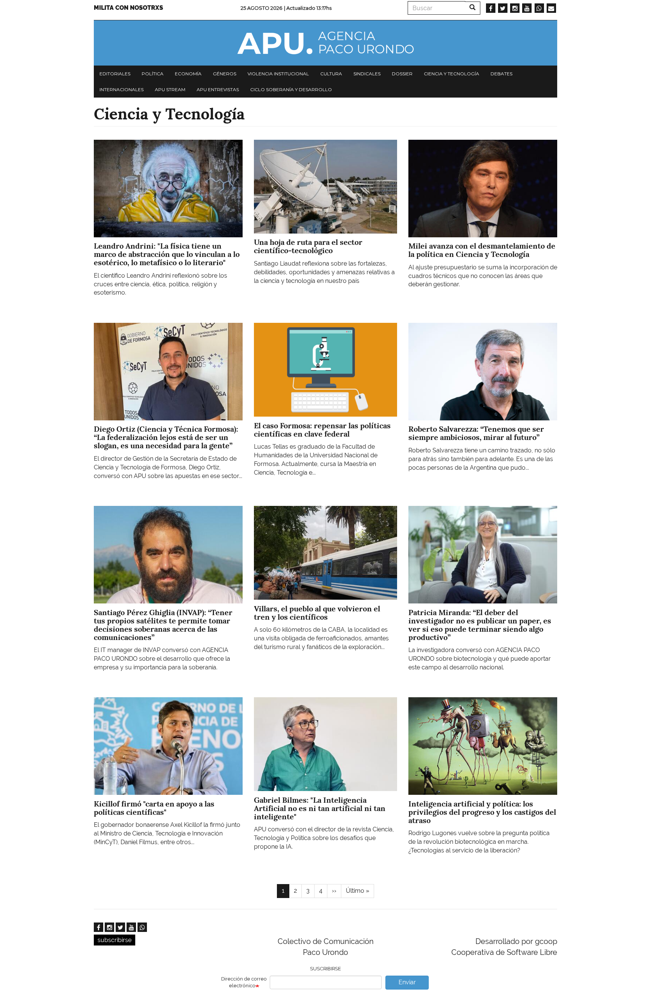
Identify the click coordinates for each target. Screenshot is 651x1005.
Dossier (402, 73)
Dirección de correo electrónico (244, 982)
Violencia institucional (278, 73)
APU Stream (170, 89)
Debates (501, 73)
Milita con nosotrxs (128, 7)
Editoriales (114, 73)
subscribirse (114, 940)
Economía (188, 73)
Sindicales (367, 73)
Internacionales (121, 89)
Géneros (224, 73)
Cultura (331, 73)
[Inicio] (325, 43)
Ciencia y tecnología (451, 73)
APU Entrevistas (218, 89)
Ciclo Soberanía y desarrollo (291, 89)
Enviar (407, 982)
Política (153, 73)
